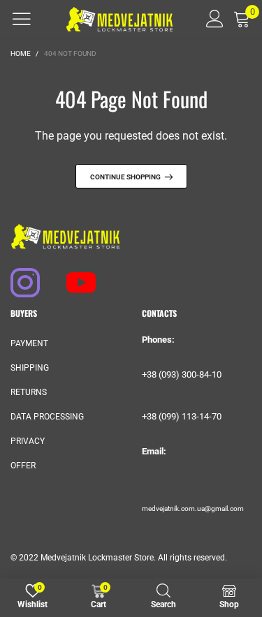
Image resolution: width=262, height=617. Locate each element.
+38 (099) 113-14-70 (181, 416)
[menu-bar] (21, 19)
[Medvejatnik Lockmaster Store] (119, 19)
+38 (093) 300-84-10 (181, 374)
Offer (23, 465)
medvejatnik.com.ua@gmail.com (193, 508)
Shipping (29, 368)
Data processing (47, 417)
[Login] (210, 19)
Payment (29, 343)
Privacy (27, 441)
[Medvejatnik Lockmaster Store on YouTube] (74, 275)
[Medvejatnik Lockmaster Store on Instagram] (18, 275)
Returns (28, 392)
